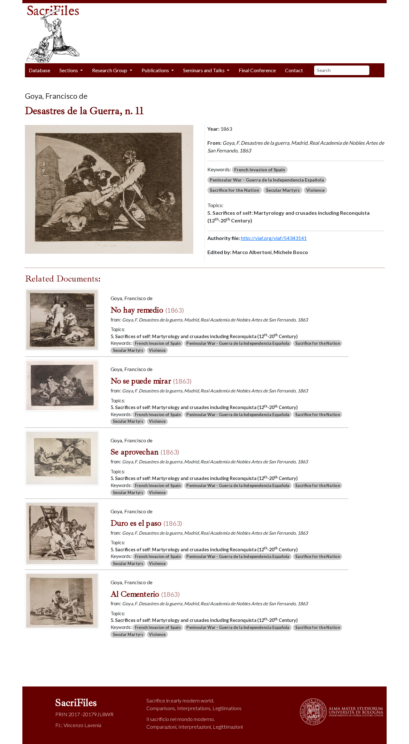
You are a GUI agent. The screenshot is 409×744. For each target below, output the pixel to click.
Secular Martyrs (283, 190)
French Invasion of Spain (259, 169)
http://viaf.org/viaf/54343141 (274, 238)
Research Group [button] (110, 70)
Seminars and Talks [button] (204, 70)
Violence (315, 190)
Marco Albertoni (252, 252)
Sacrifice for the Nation (234, 190)
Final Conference (257, 70)
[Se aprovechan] (62, 457)
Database (39, 70)
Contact (294, 70)
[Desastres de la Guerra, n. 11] (109, 189)
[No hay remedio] (62, 319)
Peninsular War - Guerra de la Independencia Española (267, 179)
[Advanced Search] (379, 70)
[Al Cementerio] (62, 600)
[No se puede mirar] (62, 384)
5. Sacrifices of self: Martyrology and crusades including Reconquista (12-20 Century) (288, 216)
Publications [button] (156, 70)
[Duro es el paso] (62, 532)
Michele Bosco (291, 252)
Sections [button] (69, 70)
